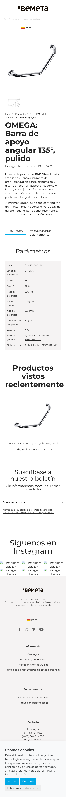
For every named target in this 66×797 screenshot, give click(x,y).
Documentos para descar (33, 697)
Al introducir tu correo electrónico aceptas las (28, 511)
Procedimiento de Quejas (33, 664)
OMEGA (29, 270)
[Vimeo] (34, 629)
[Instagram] (27, 629)
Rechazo (28, 781)
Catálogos (33, 654)
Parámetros (15, 230)
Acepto (12, 781)
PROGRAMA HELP (39, 114)
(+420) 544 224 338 (33, 736)
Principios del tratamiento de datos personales (33, 669)
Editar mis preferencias (22, 788)
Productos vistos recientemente (40, 232)
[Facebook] (20, 629)
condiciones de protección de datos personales (28, 512)
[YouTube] (41, 629)
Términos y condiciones (33, 659)
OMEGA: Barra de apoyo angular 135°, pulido (32, 117)
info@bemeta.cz (33, 739)
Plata (27, 286)
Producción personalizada (33, 702)
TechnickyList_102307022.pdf (41, 345)
